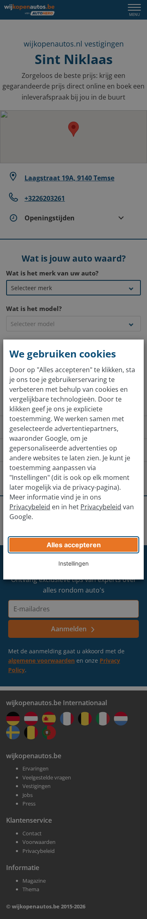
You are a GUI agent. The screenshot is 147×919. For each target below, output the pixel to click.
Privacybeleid (29, 506)
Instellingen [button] (73, 563)
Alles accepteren (74, 545)
